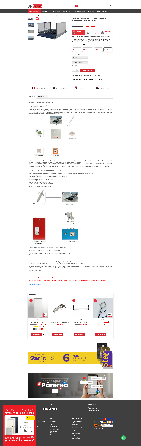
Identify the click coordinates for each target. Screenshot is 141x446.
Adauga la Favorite (80, 79)
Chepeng (78, 49)
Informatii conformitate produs (36, 284)
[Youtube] (47, 409)
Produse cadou (53, 421)
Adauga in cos (87, 70)
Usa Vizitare (89, 49)
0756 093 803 (94, 408)
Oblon (98, 49)
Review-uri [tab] (42, 97)
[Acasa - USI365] (35, 6)
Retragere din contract (55, 427)
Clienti (51, 418)
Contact (104, 11)
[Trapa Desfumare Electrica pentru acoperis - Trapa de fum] (52, 30)
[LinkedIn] (50, 409)
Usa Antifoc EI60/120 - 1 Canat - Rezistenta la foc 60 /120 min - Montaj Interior (38, 321)
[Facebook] (44, 409)
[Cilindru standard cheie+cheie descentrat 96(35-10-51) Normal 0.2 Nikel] (60, 308)
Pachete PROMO (66, 11)
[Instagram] (55, 409)
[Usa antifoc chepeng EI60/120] (103, 308)
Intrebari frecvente (54, 432)
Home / (30, 15)
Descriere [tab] (32, 97)
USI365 (73, 22)
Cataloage (52, 423)
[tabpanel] (52, 30)
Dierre (38, 319)
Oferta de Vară (46, 11)
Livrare (51, 424)
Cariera (98, 11)
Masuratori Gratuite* (79, 11)
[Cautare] (76, 6)
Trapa (108, 49)
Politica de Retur (53, 426)
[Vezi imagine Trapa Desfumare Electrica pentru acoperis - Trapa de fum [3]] (31, 38)
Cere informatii (96, 79)
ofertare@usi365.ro (93, 410)
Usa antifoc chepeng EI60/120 (102, 321)
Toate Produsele (33, 11)
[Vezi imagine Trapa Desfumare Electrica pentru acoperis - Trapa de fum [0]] (31, 19)
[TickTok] (52, 409)
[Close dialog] (34, 406)
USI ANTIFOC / (35, 15)
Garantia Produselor (54, 429)
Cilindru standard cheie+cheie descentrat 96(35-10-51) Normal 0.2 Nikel (60, 321)
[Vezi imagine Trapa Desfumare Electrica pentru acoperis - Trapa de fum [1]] (31, 25)
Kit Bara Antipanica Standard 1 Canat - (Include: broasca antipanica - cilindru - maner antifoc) (81, 321)
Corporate (90, 11)
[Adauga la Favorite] (44, 334)
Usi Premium (56, 11)
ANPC (51, 434)
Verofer (59, 319)
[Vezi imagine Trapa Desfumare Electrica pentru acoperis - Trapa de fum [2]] (31, 31)
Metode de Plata (53, 431)
